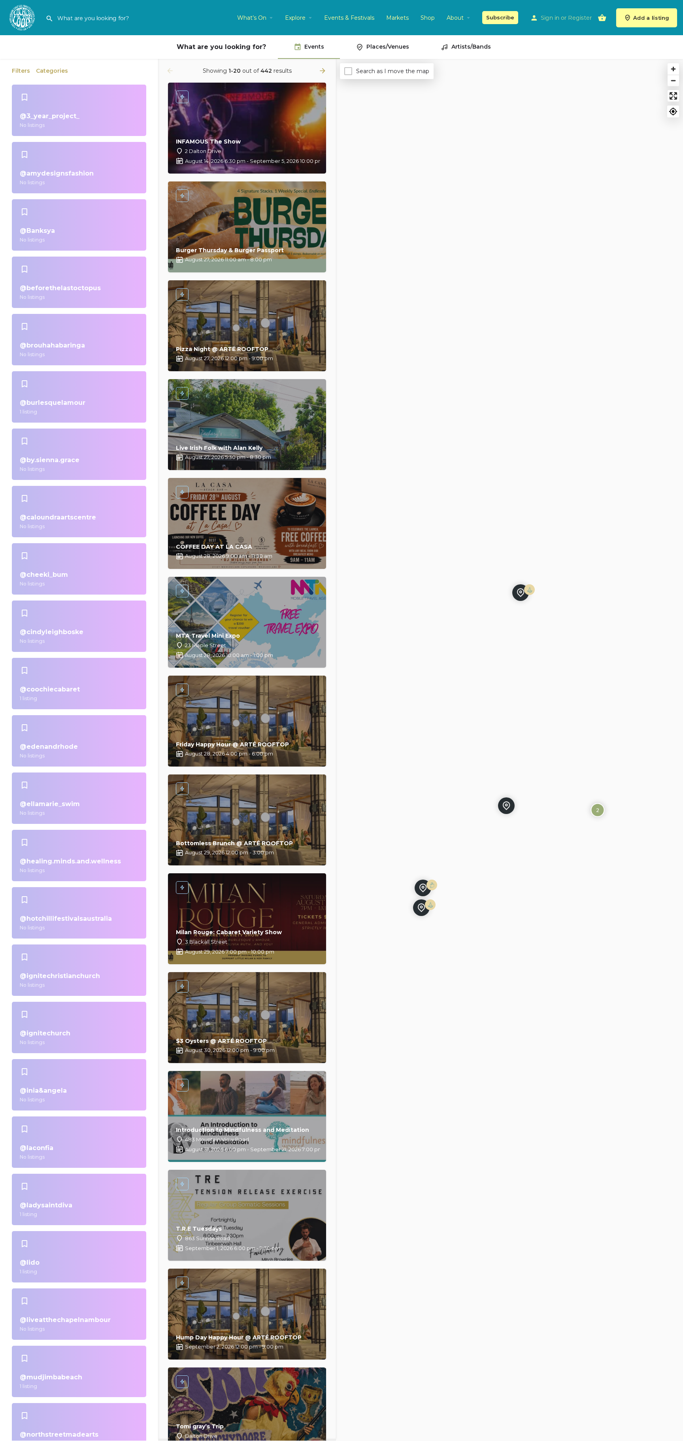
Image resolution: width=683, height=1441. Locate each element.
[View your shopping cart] (602, 17)
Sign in (550, 17)
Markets (397, 17)
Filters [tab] (21, 70)
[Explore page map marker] (423, 888)
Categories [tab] (52, 70)
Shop (428, 17)
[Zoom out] (673, 80)
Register (580, 17)
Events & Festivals (349, 17)
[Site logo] (23, 17)
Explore (295, 17)
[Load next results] (323, 71)
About (455, 17)
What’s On (251, 17)
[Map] (509, 750)
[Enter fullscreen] (673, 96)
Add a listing (651, 18)
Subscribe (500, 17)
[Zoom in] (673, 69)
